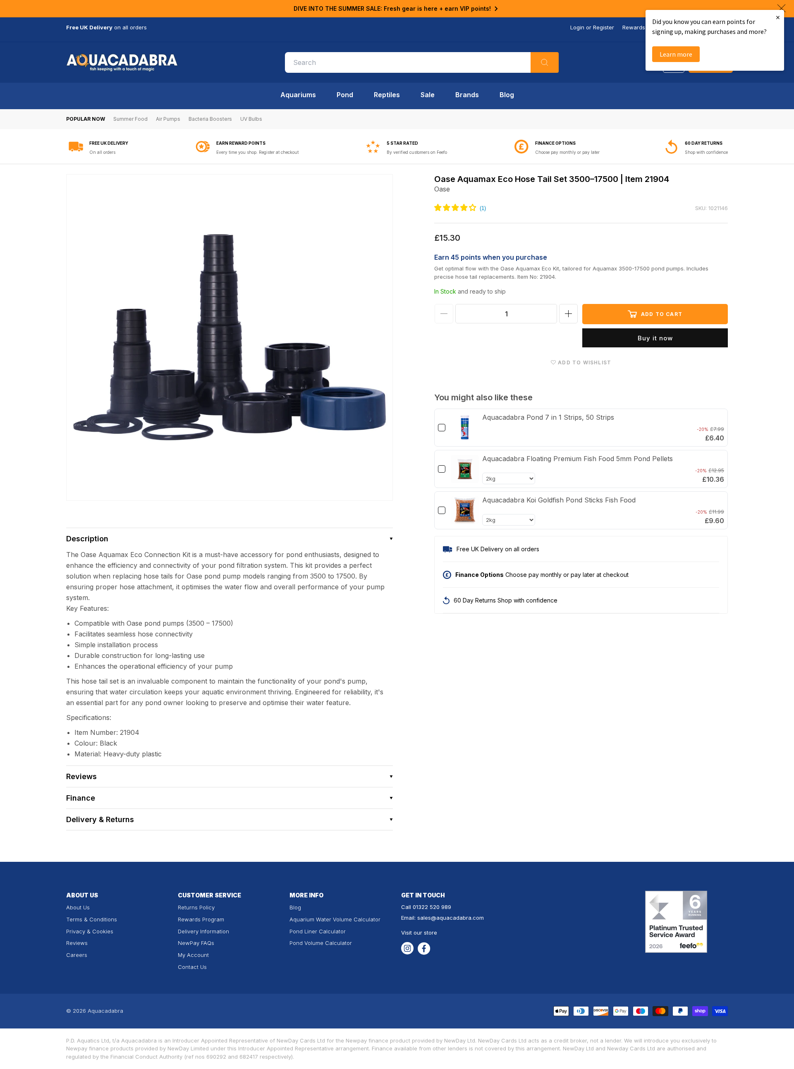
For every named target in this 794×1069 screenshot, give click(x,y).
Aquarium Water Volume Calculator (334, 919)
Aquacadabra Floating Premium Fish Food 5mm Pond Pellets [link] (577, 458)
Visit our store (419, 932)
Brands (467, 95)
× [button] (778, 17)
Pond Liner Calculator (317, 931)
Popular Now (85, 119)
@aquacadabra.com (457, 917)
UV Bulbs (251, 119)
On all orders (102, 152)
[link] (465, 427)
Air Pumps (168, 119)
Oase (442, 189)
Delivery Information (203, 931)
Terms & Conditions (91, 919)
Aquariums (298, 95)
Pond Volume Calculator (320, 943)
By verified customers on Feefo (417, 152)
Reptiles (387, 95)
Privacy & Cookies (89, 931)
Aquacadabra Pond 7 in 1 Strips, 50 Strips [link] (548, 417)
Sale (428, 95)
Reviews (77, 943)
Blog (507, 95)
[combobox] (422, 62)
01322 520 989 (432, 907)
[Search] (545, 62)
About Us (78, 907)
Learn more (676, 54)
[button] (229, 538)
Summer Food (130, 119)
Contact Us (192, 967)
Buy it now (655, 338)
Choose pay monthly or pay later (567, 152)
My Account (193, 955)
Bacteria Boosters (210, 119)
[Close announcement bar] (781, 8)
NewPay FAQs (196, 943)
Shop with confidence (706, 152)
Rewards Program (201, 919)
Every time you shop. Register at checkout (257, 152)
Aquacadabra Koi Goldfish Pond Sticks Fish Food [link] (559, 500)
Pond (345, 95)
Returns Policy (196, 907)
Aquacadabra (105, 1010)
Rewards (633, 27)
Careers (76, 955)
